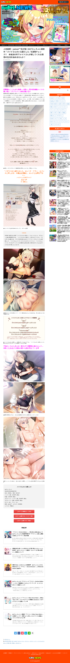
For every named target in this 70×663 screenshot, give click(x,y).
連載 (68, 103)
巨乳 (10, 643)
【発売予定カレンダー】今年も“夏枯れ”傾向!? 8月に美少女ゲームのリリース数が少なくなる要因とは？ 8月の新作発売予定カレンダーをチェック (63, 165)
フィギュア (57, 109)
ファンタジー (64, 106)
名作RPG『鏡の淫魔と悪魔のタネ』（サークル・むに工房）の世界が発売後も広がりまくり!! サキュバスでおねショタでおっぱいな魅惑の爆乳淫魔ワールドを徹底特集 (63, 229)
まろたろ (31, 641)
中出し (61, 118)
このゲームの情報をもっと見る (24, 511)
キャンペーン (31, 45)
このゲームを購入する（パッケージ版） (24, 516)
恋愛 (51, 112)
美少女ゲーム (4, 45)
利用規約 (10, 653)
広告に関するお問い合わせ (36, 654)
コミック (60, 121)
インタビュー (52, 45)
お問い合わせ (34, 653)
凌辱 (60, 103)
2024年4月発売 (8, 641)
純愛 (59, 112)
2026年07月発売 (25, 45)
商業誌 (64, 112)
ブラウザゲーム (59, 115)
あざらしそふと (21, 641)
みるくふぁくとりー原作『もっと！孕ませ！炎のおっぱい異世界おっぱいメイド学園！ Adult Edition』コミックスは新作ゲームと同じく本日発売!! (63, 203)
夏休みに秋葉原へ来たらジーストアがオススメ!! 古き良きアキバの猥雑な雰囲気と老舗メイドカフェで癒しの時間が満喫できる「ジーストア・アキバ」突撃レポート (63, 184)
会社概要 (5, 653)
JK (65, 118)
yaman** (16, 641)
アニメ (38, 45)
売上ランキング (53, 121)
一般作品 (65, 45)
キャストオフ (57, 124)
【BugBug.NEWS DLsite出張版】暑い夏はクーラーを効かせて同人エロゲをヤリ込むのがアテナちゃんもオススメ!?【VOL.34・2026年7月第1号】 (63, 238)
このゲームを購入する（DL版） (24, 520)
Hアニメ (63, 109)
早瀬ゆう (13, 643)
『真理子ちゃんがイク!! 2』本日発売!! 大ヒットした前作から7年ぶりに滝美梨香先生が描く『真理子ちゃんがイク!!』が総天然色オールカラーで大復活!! (63, 211)
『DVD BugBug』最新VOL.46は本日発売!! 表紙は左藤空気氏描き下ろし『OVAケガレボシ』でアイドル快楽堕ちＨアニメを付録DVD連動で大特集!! (63, 220)
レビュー (66, 121)
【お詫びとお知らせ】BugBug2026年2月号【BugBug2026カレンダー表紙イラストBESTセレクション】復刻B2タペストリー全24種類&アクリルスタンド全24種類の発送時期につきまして (60, 137)
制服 (51, 106)
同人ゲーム (45, 45)
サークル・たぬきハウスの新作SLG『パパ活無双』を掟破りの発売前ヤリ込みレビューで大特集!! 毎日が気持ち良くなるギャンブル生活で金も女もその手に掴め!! (63, 194)
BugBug (58, 45)
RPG (64, 103)
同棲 (8, 643)
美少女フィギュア (54, 118)
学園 (57, 101)
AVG (12, 641)
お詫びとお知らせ (27, 653)
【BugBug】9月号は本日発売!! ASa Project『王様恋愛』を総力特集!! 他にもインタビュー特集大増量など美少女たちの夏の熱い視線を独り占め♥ (63, 156)
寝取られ (52, 115)
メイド (35, 641)
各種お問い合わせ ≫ (63, 1)
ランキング (62, 101)
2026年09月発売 (11, 45)
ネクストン (27, 641)
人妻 (51, 124)
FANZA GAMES (53, 103)
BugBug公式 (48, 653)
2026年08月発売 (18, 45)
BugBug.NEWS (41, 653)
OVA (55, 112)
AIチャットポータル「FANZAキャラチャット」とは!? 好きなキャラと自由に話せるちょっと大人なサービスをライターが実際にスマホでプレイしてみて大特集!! (63, 174)
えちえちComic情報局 (56, 653)
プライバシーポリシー (18, 653)
